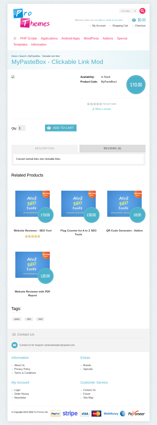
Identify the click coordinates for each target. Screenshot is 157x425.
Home (14, 38)
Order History (21, 393)
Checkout (140, 25)
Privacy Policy (22, 369)
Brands (87, 365)
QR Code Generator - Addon (124, 230)
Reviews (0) (112, 148)
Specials (88, 369)
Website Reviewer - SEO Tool (33, 230)
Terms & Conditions (25, 372)
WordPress (91, 38)
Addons (108, 38)
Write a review (103, 109)
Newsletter (20, 397)
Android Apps (70, 38)
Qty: (14, 128)
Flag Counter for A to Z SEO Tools (78, 232)
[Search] (142, 11)
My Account (98, 25)
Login (17, 390)
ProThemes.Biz (41, 412)
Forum (86, 393)
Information (38, 44)
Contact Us (89, 390)
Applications (49, 38)
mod (40, 319)
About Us (19, 365)
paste (17, 319)
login (100, 20)
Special (122, 38)
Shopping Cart (120, 25)
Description (44, 148)
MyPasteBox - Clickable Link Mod (44, 56)
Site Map (88, 397)
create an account (113, 20)
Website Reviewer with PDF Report (32, 293)
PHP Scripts (28, 38)
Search (22, 56)
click (29, 319)
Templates (20, 44)
